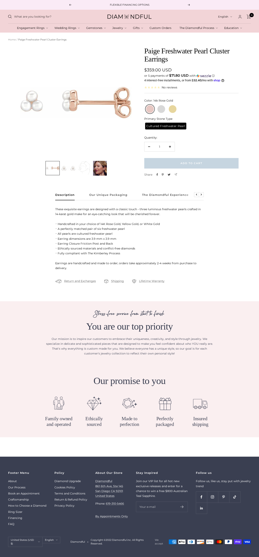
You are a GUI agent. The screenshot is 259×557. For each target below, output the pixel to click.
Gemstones (95, 28)
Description (65, 195)
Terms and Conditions (69, 493)
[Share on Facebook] (157, 174)
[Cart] (249, 17)
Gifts (137, 28)
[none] (53, 168)
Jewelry (118, 28)
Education (232, 28)
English (223, 16)
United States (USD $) (22, 541)
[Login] (240, 16)
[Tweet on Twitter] (169, 174)
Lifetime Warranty (152, 281)
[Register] (182, 506)
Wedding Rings (66, 28)
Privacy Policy (64, 505)
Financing (15, 518)
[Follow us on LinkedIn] (201, 508)
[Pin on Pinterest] (163, 174)
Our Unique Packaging (108, 195)
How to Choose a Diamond (27, 505)
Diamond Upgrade (67, 481)
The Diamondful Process (197, 28)
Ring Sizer (15, 512)
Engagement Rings (31, 28)
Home (12, 39)
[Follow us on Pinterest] (223, 497)
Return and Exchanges (80, 281)
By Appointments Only (111, 516)
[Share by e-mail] (175, 174)
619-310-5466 (115, 503)
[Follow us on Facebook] (201, 497)
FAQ (11, 524)
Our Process (16, 487)
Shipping (117, 281)
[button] (191, 76)
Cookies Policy (64, 487)
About (12, 481)
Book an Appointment (24, 493)
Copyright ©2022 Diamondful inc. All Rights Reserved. (117, 541)
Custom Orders (161, 28)
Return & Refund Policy (70, 499)
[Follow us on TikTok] (234, 497)
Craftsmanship (18, 499)
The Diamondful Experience (165, 195)
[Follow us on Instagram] (212, 497)
